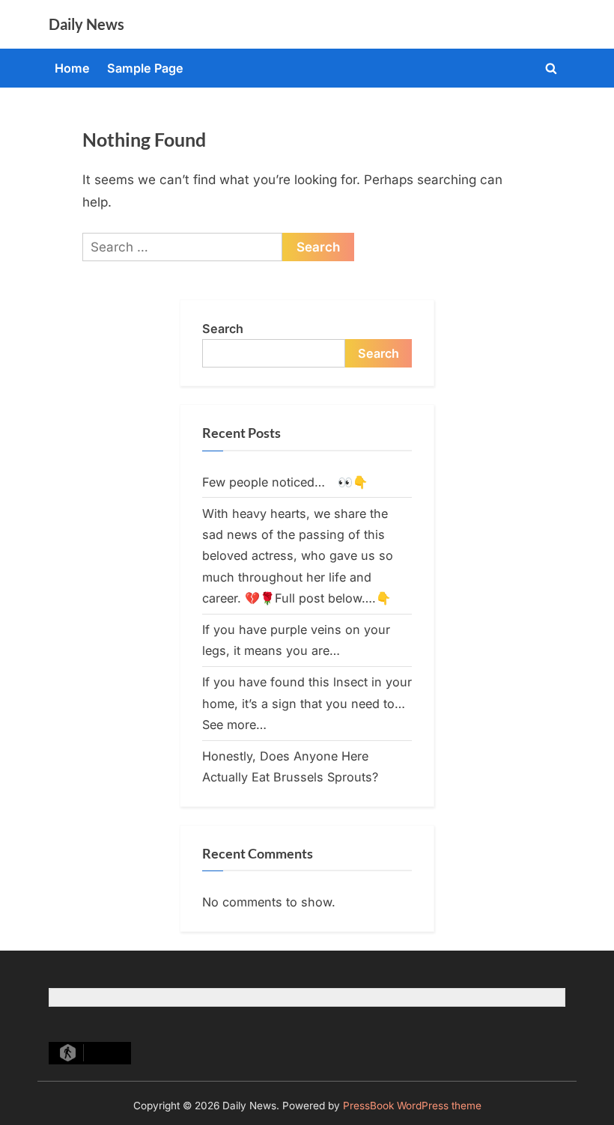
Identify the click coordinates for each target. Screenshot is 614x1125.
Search (222, 328)
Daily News (86, 24)
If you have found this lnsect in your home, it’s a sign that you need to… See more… (307, 703)
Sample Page (145, 68)
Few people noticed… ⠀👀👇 (285, 482)
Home (72, 68)
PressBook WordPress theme (412, 1106)
